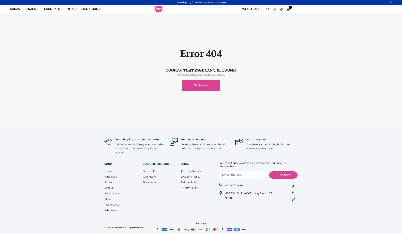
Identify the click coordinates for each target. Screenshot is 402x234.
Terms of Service (191, 171)
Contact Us (149, 171)
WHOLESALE (251, 9)
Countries (52, 9)
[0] (288, 9)
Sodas (108, 182)
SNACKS (31, 9)
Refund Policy (189, 182)
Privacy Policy (189, 187)
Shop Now (221, 2)
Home (108, 171)
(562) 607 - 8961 (234, 185)
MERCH (72, 9)
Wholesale (111, 176)
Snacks (108, 187)
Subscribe (283, 175)
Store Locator (151, 182)
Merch (108, 199)
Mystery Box (112, 204)
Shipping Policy (190, 176)
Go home (201, 85)
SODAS (15, 9)
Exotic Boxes (91, 9)
